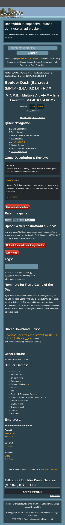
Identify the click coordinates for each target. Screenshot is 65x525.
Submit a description (17, 206)
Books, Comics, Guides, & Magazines (36, 62)
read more (13, 197)
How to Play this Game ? (32, 117)
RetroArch (9, 436)
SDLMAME (9, 446)
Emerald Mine (18, 375)
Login (14, 59)
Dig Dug (15, 371)
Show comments (32, 491)
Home (8, 59)
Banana (15, 413)
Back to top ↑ (55, 496)
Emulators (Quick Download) (23, 148)
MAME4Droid (10, 433)
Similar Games (17, 145)
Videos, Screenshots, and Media (25, 135)
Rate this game (17, 132)
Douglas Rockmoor (20, 384)
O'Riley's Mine (18, 378)
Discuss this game (19, 151)
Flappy (14, 410)
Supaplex (16, 381)
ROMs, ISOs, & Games (28, 59)
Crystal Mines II (18, 407)
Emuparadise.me (30, 519)
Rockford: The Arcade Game (24, 394)
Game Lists (40, 65)
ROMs (7, 73)
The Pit (15, 391)
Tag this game (17, 139)
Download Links (18, 142)
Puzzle (40, 106)
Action (32, 106)
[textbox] (18, 266)
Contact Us (36, 507)
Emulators (44, 59)
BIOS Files (54, 59)
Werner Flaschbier (19, 401)
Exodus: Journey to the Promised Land (28, 397)
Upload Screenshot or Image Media (25, 245)
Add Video (11, 252)
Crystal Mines (17, 404)
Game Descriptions (19, 129)
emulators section (50, 469)
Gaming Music (13, 62)
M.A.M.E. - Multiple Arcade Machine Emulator (30, 73)
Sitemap (16, 504)
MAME (7, 456)
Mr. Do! (15, 388)
